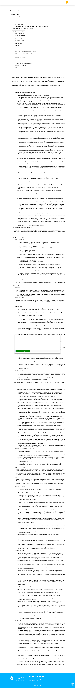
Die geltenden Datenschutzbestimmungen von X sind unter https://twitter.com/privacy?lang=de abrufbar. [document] (35, 586)
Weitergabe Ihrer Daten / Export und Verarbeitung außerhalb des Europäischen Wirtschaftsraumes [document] (32, 26)
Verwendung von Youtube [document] (20, 69)
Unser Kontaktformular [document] (19, 47)
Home (24, 2)
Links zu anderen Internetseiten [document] (21, 35)
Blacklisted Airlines (55, 679)
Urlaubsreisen (28, 2)
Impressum (31, 679)
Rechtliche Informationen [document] (36, 676)
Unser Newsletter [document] (19, 43)
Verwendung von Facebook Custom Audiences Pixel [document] (24, 63)
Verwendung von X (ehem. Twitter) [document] (21, 65)
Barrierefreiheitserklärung (33, 680)
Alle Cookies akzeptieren (22, 351)
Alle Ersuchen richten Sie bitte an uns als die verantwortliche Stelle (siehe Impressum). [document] (32, 170)
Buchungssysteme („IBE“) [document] (20, 33)
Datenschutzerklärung (37, 679)
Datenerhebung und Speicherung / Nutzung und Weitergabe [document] (26, 17)
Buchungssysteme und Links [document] (19, 31)
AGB (51, 679)
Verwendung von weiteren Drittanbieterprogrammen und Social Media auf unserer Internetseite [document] (30, 379)
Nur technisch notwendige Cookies (37, 351)
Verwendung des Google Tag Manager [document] (22, 467)
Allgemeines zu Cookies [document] (20, 38)
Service (48, 679)
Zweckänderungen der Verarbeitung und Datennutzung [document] (23, 28)
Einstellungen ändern (52, 351)
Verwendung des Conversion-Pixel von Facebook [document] (24, 61)
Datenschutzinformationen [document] (17, 11)
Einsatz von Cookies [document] (17, 285)
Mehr (44, 2)
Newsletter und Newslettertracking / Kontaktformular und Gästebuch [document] (26, 41)
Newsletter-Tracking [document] (19, 45)
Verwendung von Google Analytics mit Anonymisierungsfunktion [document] (26, 51)
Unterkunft (34, 2)
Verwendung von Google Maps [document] (21, 57)
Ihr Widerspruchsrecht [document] (19, 24)
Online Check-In (43, 679)
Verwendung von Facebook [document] (20, 486)
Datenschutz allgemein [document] (16, 14)
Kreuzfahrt (40, 2)
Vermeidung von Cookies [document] (20, 40)
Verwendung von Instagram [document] (20, 67)
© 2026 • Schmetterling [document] (37, 685)
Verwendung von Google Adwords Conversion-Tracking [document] (25, 53)
